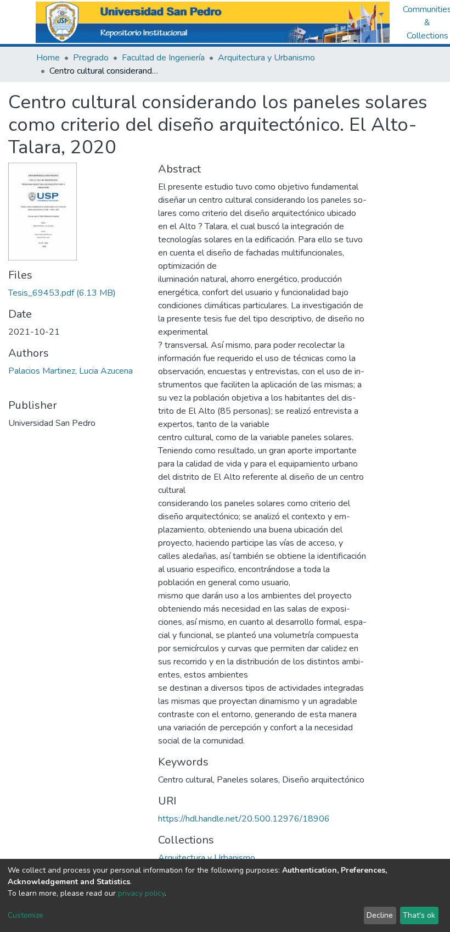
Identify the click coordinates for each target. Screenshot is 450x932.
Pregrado (91, 58)
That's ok (419, 915)
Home (48, 58)
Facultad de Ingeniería (163, 58)
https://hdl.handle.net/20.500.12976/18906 (244, 819)
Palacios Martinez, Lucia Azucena (70, 371)
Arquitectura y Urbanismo (266, 58)
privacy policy (141, 893)
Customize (25, 915)
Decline (380, 915)
